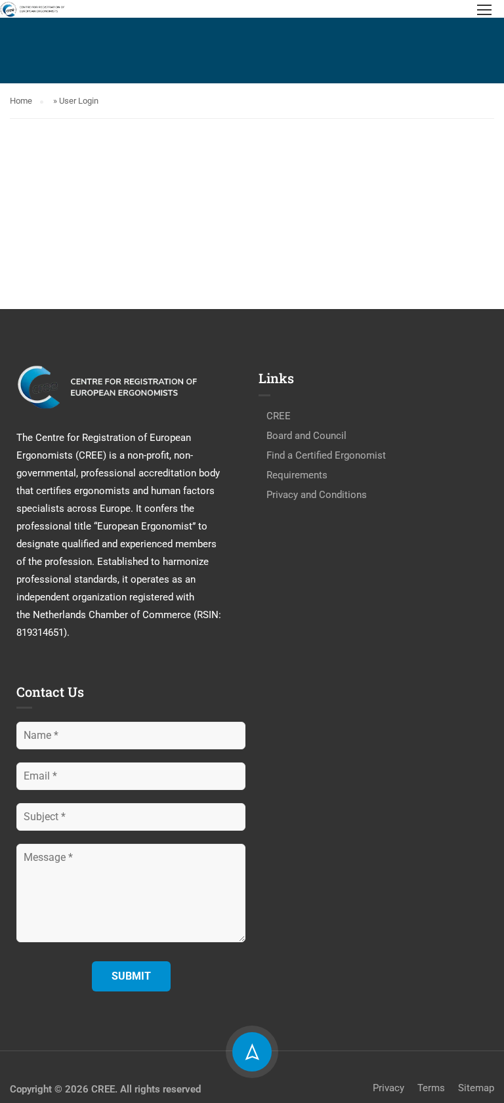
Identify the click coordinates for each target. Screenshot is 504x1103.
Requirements (296, 475)
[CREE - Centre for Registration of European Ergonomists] (33, 9)
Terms (431, 1088)
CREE (278, 416)
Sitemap (476, 1088)
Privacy (388, 1088)
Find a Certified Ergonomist (326, 455)
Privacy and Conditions (316, 495)
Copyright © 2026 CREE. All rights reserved (105, 1089)
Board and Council (306, 436)
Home (21, 101)
